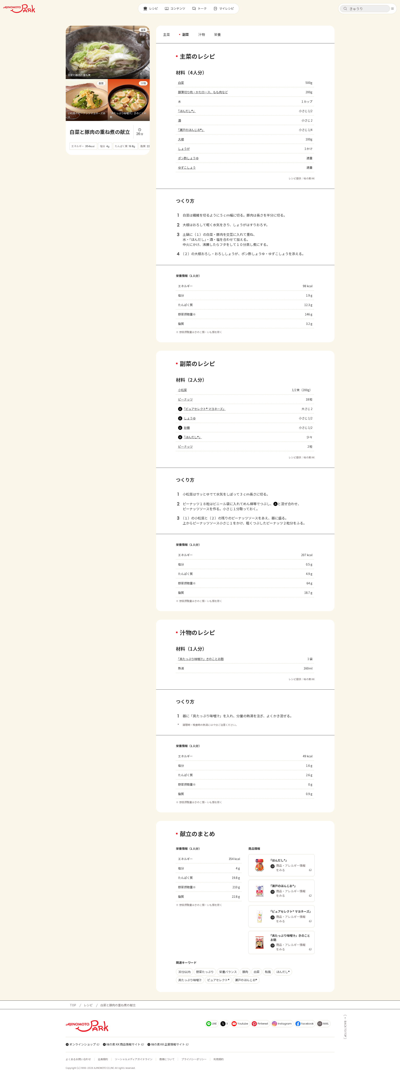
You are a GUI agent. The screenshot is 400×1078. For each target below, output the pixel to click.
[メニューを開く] (392, 8)
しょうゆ (190, 418)
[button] (365, 8)
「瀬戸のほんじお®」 (191, 130)
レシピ (88, 1005)
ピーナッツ (185, 399)
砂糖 (187, 427)
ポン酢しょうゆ (188, 158)
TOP (73, 1005)
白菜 (181, 82)
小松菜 (182, 390)
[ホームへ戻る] (19, 8)
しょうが (184, 149)
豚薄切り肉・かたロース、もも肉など (203, 92)
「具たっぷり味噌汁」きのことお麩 (201, 659)
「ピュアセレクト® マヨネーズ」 (205, 409)
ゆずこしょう (187, 167)
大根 (181, 139)
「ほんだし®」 (187, 111)
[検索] (345, 8)
